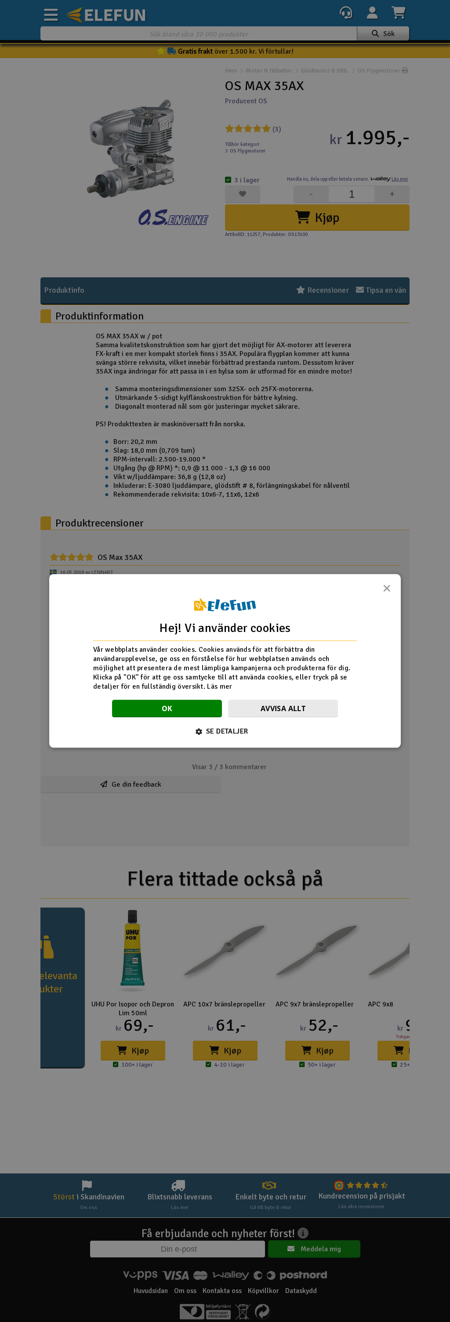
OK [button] (167, 709)
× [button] (386, 590)
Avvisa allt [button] (283, 709)
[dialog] (225, 661)
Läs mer (219, 686)
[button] (225, 731)
